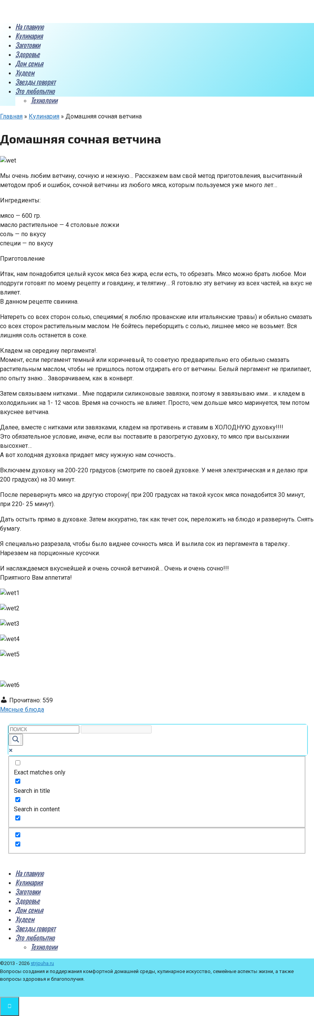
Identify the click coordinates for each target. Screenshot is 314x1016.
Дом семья (29, 63)
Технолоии (44, 100)
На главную (29, 26)
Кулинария (29, 36)
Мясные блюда (22, 709)
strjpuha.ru (42, 963)
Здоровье (27, 54)
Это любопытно (35, 91)
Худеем (24, 72)
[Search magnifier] (15, 740)
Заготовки (27, 45)
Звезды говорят (35, 82)
